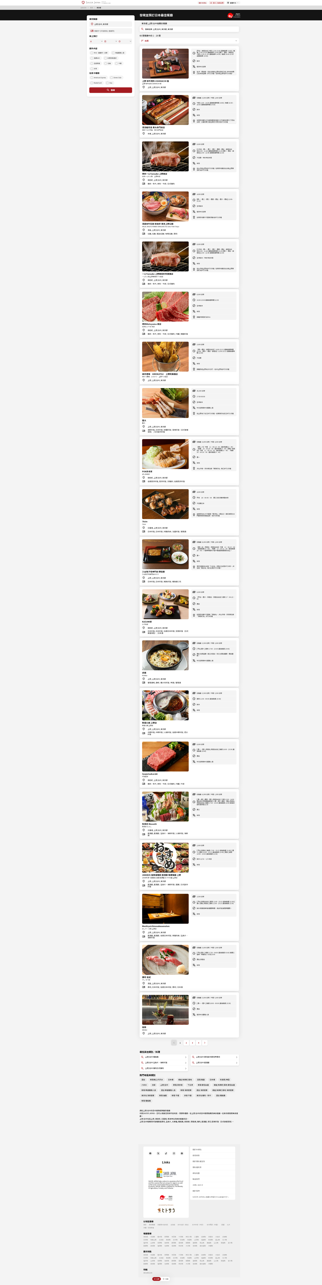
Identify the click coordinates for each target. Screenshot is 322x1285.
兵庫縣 (224, 1237)
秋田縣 (189, 1240)
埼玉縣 (174, 1237)
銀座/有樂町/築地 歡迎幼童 (224, 1085)
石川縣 (224, 1240)
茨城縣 (152, 1237)
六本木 (144, 1085)
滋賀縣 (203, 1237)
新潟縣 (210, 1240)
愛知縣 (181, 1243)
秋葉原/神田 (224, 1079)
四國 (222, 1225)
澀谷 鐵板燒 (220, 1095)
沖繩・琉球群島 (148, 1228)
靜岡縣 (174, 1243)
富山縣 (217, 1240)
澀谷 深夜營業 (201, 1090)
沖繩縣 (210, 1246)
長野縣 (159, 1243)
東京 (91, 8)
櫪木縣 (159, 1237)
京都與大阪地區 (162, 1225)
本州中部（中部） (198, 1225)
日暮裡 (164, 1119)
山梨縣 (152, 1243)
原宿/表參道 (178, 1085)
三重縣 (196, 1237)
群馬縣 (167, 1237)
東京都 (226, 1113)
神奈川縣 (189, 1237)
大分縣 (188, 1246)
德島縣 (223, 1243)
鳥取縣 (188, 1243)
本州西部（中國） (213, 1225)
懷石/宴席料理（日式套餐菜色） (220, 1121)
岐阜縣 (167, 1243)
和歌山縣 (153, 1240)
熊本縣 (181, 1246)
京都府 (210, 1237)
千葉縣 (181, 1237)
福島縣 (203, 1240)
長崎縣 (174, 1246)
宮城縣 (182, 1240)
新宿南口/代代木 (156, 1079)
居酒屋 (204, 1121)
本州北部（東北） (184, 1225)
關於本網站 (202, 3)
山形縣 (196, 1240)
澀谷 (143, 1079)
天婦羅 (174, 1121)
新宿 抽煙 (163, 1095)
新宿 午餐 (175, 1095)
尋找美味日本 (147, 1273)
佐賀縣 (167, 1246)
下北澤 (190, 1085)
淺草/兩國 (201, 1079)
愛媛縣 (145, 1246)
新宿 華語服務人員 (149, 1090)
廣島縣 (209, 1243)
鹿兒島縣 (203, 1246)
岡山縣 (202, 1243)
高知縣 (152, 1246)
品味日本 (83, 8)
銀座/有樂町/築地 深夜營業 (222, 1090)
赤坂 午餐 (188, 1095)
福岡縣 (159, 1246)
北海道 (173, 1225)
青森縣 (168, 1240)
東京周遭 (152, 1225)
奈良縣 (145, 1240)
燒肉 (199, 1121)
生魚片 (168, 1121)
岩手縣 (175, 1240)
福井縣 (145, 1243)
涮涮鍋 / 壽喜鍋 (190, 1121)
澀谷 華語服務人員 (168, 1090)
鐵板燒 (180, 1121)
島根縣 (195, 1243)
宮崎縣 (195, 1246)
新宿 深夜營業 (185, 1090)
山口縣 (216, 1243)
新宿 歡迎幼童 (203, 1085)
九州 (228, 1225)
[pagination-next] (205, 1043)
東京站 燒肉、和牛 (204, 1095)
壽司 (163, 1121)
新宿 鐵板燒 (146, 1100)
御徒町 (157, 1119)
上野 (152, 1119)
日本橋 (170, 1079)
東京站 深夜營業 (148, 1095)
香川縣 (230, 1243)
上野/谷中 (164, 1085)
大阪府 (217, 1237)
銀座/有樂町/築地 (185, 1079)
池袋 (153, 1085)
